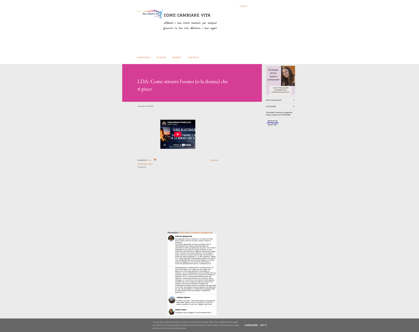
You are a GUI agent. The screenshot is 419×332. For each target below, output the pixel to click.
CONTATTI (193, 57)
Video (149, 160)
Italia (150, 164)
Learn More (251, 325)
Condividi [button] (214, 160)
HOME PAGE (143, 57)
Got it (263, 325)
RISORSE (176, 57)
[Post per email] (155, 160)
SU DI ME (161, 57)
